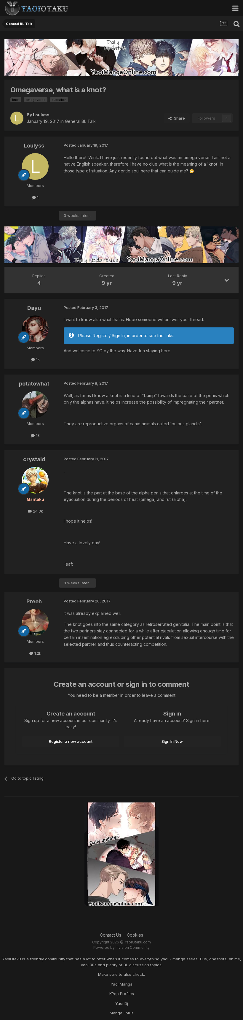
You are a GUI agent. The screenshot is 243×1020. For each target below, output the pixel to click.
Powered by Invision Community (121, 947)
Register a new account (70, 741)
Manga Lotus (122, 1013)
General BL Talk (80, 121)
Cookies (135, 934)
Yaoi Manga (121, 984)
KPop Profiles (121, 993)
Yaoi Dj (121, 1003)
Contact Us (110, 934)
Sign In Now (172, 741)
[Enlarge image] (191, 170)
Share (178, 118)
